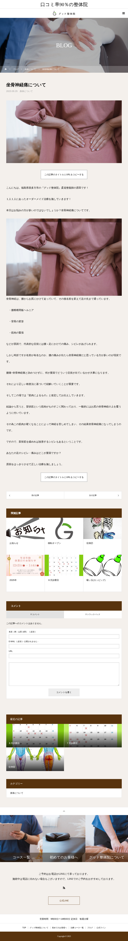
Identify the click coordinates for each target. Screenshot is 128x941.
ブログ (90, 928)
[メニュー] (123, 13)
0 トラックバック (93, 614)
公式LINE (64, 900)
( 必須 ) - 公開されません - (23, 641)
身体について (26, 91)
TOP (24, 928)
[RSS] (64, 887)
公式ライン (101, 928)
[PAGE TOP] (64, 811)
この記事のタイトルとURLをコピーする (64, 174)
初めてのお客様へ (59, 928)
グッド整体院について (39, 928)
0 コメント (35, 614)
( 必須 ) (22, 632)
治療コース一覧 (77, 928)
